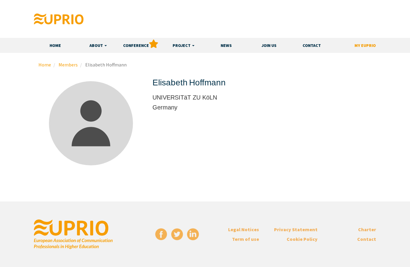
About (96, 45)
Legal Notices (243, 229)
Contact (312, 45)
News (226, 45)
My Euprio (365, 45)
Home (55, 45)
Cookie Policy (302, 239)
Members (68, 65)
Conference (136, 45)
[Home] (58, 19)
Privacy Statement (296, 229)
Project (182, 45)
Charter (367, 229)
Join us (268, 45)
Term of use (245, 239)
